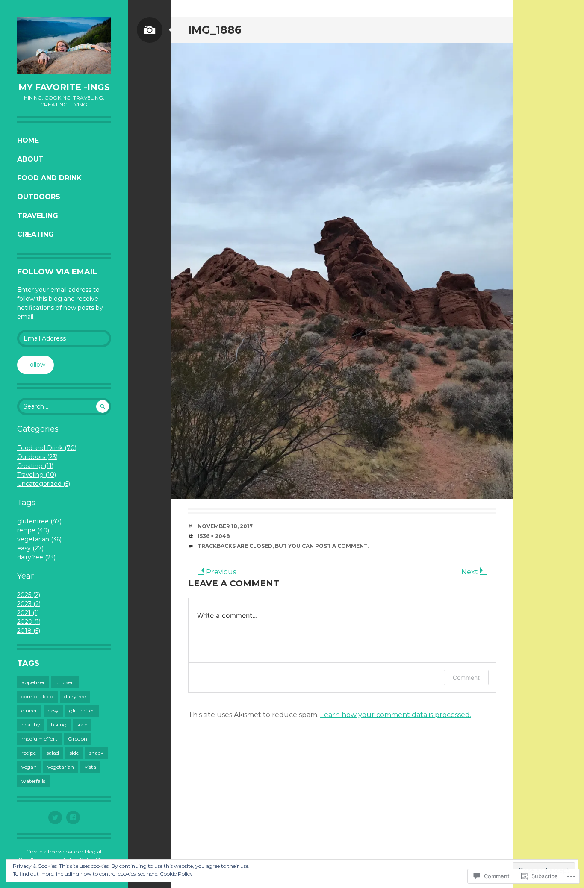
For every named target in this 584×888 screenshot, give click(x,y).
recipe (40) (33, 530)
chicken (65, 682)
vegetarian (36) (39, 539)
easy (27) (30, 548)
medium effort (39, 738)
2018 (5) (28, 631)
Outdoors (38, 197)
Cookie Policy (176, 873)
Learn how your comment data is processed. (395, 715)
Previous (220, 572)
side (74, 753)
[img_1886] (342, 271)
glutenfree (81, 710)
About (30, 159)
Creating (35, 234)
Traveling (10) (36, 475)
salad (53, 753)
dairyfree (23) (36, 557)
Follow (35, 364)
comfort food (37, 696)
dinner (29, 710)
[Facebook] (73, 817)
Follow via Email (57, 271)
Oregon (77, 738)
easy (53, 710)
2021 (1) (28, 613)
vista (90, 767)
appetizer (33, 682)
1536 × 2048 (214, 536)
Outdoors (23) (37, 457)
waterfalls (33, 781)
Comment (466, 677)
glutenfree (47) (39, 521)
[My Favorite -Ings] (64, 45)
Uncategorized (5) (43, 484)
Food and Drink (49, 178)
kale (82, 724)
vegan (29, 767)
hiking (59, 724)
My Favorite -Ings (64, 87)
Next (470, 572)
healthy (30, 724)
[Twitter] (55, 817)
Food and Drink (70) (47, 448)
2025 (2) (28, 595)
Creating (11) (35, 466)
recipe (28, 753)
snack (96, 753)
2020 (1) (29, 622)
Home (28, 140)
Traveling (37, 216)
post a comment (341, 546)
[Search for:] (64, 406)
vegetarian (60, 767)
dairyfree (75, 696)
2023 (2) (29, 604)
